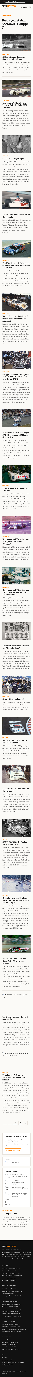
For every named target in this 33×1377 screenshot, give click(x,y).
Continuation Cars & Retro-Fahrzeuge (12, 1309)
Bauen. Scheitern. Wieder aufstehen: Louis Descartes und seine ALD (15, 318)
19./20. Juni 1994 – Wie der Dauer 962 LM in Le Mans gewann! (14, 961)
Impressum (4, 1357)
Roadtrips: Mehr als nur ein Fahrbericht (12, 1291)
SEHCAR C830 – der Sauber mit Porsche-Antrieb (14, 843)
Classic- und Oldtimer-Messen (10, 1306)
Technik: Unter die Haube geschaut (11, 1273)
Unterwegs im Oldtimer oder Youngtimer (12, 1296)
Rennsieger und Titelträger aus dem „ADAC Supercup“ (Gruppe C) (15, 541)
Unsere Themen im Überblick (9, 1347)
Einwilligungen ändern (7, 1364)
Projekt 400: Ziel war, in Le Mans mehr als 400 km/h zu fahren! (14, 1077)
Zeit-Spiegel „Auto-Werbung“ (9, 1280)
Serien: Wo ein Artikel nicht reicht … (11, 1349)
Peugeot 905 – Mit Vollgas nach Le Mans (15, 489)
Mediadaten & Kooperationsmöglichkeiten (13, 1362)
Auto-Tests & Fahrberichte (9, 1288)
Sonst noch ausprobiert (8, 1293)
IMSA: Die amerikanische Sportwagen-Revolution (13, 58)
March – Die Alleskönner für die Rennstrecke (16, 215)
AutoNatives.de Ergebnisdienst (10, 1342)
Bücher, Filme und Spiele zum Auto (11, 1268)
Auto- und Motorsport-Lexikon (10, 1340)
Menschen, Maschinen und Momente (11, 1271)
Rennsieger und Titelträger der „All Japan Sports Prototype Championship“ (15, 592)
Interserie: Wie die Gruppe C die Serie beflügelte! (15, 741)
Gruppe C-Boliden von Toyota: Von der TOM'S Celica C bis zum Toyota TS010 (15, 376)
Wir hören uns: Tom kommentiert (10, 1278)
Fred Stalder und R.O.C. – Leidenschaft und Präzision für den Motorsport (16, 265)
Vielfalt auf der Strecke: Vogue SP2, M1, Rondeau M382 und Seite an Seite (15, 435)
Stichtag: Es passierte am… (9, 1344)
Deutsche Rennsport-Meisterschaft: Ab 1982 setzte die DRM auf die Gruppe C (15, 900)
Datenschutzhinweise (7, 1360)
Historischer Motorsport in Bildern (11, 1326)
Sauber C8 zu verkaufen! (13, 699)
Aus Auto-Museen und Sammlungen (11, 1304)
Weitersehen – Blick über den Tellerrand (12, 1275)
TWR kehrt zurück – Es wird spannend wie (15, 1018)
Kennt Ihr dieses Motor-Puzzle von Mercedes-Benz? (15, 646)
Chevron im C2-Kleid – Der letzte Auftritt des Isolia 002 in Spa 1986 (15, 105)
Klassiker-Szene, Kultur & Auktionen (11, 1313)
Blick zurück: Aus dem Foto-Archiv (11, 1324)
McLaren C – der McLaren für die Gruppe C (15, 789)
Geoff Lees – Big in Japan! (13, 158)
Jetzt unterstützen (13, 1150)
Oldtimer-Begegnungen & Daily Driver (11, 1316)
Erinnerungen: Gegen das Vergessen (11, 1311)
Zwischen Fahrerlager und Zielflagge (11, 1331)
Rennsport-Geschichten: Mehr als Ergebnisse (14, 1329)
